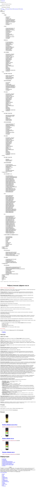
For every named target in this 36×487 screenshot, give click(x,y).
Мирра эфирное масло (9, 207)
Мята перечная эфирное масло (11, 210)
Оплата (3, 275)
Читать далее (19, 426)
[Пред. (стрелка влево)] (1, 243)
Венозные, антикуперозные (10, 29)
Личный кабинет (5, 246)
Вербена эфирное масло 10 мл (11, 182)
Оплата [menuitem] (3, 482)
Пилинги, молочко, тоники (10, 254)
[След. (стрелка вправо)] (34, 243)
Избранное (4, 278)
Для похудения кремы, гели (10, 28)
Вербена (7, 64)
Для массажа (8, 30)
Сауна (7, 241)
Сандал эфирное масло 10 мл (10, 226)
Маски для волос (8, 49)
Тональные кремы (9, 78)
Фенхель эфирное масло (10, 227)
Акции (3, 247)
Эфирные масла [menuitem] (4, 477)
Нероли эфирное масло (9, 212)
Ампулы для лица (9, 55)
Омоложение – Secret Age (10, 93)
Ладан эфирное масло (9, 200)
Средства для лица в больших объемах (12, 255)
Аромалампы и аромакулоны (10, 109)
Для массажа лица (9, 23)
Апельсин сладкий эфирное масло (11, 177)
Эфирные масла (8, 99)
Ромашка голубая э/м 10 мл (10, 223)
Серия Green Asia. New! (10, 260)
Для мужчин (8, 37)
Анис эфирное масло (9, 175)
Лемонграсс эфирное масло (10, 202)
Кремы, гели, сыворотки (10, 75)
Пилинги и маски (9, 119)
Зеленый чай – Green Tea (10, 56)
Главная (1, 281)
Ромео (7, 240)
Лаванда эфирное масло (10, 199)
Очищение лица (8, 18)
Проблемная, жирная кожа (10, 20)
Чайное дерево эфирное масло (11, 230)
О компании (4, 458)
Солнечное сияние (9, 244)
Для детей (7, 35)
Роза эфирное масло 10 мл (10, 220)
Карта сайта (4, 459)
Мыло (7, 66)
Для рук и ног (8, 32)
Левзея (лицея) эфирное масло (11, 201)
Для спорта (8, 38)
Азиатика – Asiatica (9, 57)
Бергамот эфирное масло (10, 179)
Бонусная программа (5, 274)
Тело (3, 111)
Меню (1, 10)
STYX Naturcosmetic (20, 330)
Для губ (7, 22)
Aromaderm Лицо (5, 248)
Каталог (3, 13)
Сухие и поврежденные (10, 42)
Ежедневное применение (10, 170)
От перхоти (8, 45)
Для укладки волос (9, 50)
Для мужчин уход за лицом (10, 87)
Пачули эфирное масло (9, 216)
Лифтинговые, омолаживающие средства (12, 267)
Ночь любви (8, 238)
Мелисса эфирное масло (10, 206)
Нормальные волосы (9, 44)
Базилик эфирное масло (10, 178)
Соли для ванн (8, 116)
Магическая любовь (9, 237)
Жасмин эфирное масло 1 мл (10, 188)
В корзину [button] (18, 440)
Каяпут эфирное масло (9, 195)
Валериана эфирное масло (10, 180)
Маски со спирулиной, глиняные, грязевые (13, 253)
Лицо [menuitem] (3, 474)
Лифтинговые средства (9, 124)
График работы (4, 277)
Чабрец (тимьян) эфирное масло (11, 229)
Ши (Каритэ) (8, 68)
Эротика (7, 245)
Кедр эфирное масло (9, 196)
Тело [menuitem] (3, 475)
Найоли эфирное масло (9, 211)
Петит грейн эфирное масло (10, 218)
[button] (2, 11)
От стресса (7, 239)
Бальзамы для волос (9, 48)
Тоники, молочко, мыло (10, 77)
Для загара (7, 24)
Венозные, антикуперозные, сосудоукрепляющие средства (15, 268)
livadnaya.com (18, 471)
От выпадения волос (9, 164)
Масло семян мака (9, 59)
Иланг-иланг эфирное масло (10, 190)
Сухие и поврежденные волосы (11, 165)
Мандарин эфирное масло (10, 205)
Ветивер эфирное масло (10, 183)
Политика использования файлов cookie (8, 462)
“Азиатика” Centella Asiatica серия (11, 262)
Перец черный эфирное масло (11, 217)
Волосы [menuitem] (3, 476)
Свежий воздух (8, 242)
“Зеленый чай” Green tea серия (11, 261)
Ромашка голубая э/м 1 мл (10, 222)
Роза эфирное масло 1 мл (10, 219)
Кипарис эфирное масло (10, 197)
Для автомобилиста (9, 236)
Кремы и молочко (9, 120)
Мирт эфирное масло (9, 208)
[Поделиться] (31, 1)
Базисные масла (8, 104)
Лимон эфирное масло (9, 203)
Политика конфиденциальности (7, 461)
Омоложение (8, 16)
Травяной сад (8, 61)
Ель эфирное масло (9, 187)
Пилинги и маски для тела (10, 271)
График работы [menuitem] (4, 484)
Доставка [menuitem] (3, 483)
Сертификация (4, 460)
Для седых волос (8, 46)
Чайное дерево (8, 63)
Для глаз (7, 17)
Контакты (3, 465)
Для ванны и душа (9, 129)
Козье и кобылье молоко (10, 65)
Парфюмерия (8, 118)
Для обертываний (9, 31)
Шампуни (7, 159)
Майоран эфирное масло (10, 204)
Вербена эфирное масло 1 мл (10, 181)
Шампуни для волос (9, 47)
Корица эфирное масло (9, 198)
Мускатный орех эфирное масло (11, 209)
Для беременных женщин (10, 36)
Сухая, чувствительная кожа (10, 19)
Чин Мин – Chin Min (9, 62)
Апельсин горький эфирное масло (11, 176)
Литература (8, 110)
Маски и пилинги (9, 76)
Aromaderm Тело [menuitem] (5, 480)
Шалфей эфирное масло (10, 231)
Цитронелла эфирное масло (10, 228)
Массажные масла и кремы (10, 115)
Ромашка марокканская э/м (10, 224)
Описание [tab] (3, 331)
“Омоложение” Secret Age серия (11, 259)
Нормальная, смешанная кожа (11, 21)
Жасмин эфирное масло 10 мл (11, 189)
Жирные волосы (8, 43)
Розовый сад (8, 60)
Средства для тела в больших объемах (12, 273)
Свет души (7, 243)
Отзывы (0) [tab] (4, 332)
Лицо (3, 71)
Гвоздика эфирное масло (10, 184)
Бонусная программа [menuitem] (5, 481)
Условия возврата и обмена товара (7, 464)
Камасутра (7, 67)
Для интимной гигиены (10, 34)
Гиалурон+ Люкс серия (9, 94)
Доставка (3, 276)
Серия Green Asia (8, 58)
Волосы (3, 155)
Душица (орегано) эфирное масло (11, 186)
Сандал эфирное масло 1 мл (10, 225)
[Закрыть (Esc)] (33, 1)
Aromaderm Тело (5, 263)
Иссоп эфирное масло (9, 191)
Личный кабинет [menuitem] (5, 478)
